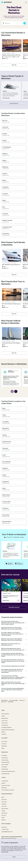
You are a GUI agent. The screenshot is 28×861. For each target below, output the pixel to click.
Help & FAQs (4, 827)
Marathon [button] (4, 819)
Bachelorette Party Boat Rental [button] (8, 771)
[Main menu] (26, 2)
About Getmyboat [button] (5, 713)
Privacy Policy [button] (4, 852)
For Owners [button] (4, 743)
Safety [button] (3, 748)
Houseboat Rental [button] (5, 762)
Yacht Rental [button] (4, 766)
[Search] (24, 23)
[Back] (12, 391)
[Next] (15, 391)
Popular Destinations (7, 793)
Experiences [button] (5, 752)
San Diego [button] (4, 804)
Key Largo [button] (4, 815)
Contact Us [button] (4, 734)
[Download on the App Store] (9, 563)
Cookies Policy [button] (5, 725)
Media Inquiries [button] (5, 718)
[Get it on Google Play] (19, 563)
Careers (3, 716)
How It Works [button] (4, 741)
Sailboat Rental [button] (5, 769)
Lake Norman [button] (4, 813)
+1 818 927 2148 (5, 829)
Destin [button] (3, 817)
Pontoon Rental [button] (5, 764)
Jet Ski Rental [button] (4, 757)
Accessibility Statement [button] (6, 727)
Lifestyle (3, 783)
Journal (3, 777)
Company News (5, 780)
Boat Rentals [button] (4, 755)
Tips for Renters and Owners (8, 790)
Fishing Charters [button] (5, 760)
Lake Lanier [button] (4, 799)
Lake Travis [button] (4, 806)
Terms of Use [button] (13, 847)
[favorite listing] (20, 53)
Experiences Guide (6, 785)
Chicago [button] (3, 810)
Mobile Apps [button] (4, 746)
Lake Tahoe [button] (4, 801)
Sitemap (3, 731)
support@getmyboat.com (7, 831)
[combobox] (12, 23)
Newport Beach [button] (5, 808)
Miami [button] (3, 797)
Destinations (4, 787)
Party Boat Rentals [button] (5, 773)
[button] (11, 45)
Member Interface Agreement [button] (8, 729)
